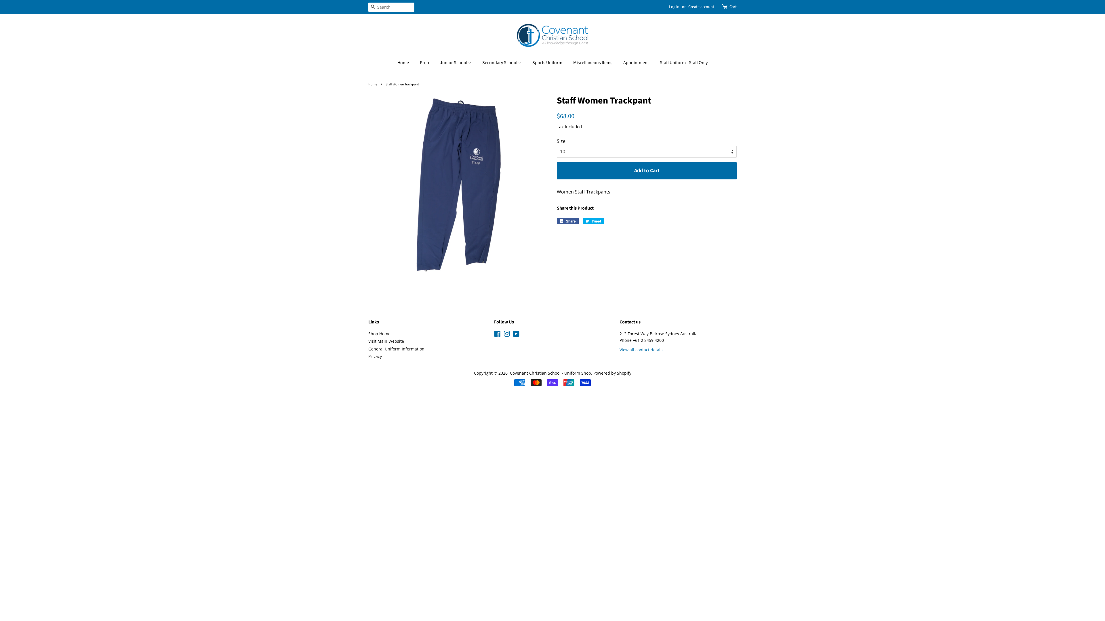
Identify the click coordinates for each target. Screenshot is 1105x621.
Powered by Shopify (612, 373)
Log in (674, 7)
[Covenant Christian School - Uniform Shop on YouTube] (516, 335)
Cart (733, 7)
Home (403, 63)
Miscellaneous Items (592, 63)
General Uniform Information (396, 349)
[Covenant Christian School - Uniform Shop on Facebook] (497, 335)
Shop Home (379, 333)
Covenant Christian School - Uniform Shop (550, 373)
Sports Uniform (547, 63)
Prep (424, 63)
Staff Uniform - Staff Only (684, 63)
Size (561, 141)
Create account (701, 7)
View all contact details (642, 349)
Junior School (454, 63)
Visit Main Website (386, 341)
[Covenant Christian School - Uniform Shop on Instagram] (507, 335)
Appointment (636, 63)
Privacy (375, 356)
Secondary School (500, 63)
